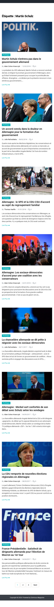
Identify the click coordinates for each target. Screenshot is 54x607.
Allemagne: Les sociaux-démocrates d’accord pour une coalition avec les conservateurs (22, 275)
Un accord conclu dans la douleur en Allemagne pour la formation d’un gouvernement (22, 132)
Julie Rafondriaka (10, 139)
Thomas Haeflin (10, 209)
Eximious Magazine (37, 597)
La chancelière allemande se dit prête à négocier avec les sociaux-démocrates (24, 341)
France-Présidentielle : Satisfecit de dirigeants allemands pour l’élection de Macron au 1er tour (23, 551)
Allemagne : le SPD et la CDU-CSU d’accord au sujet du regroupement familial (26, 203)
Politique (6, 55)
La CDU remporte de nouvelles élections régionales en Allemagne (24, 475)
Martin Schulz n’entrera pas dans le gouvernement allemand (21, 60)
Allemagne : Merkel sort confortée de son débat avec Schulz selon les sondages (25, 409)
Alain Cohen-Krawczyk (12, 66)
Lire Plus (5, 85)
